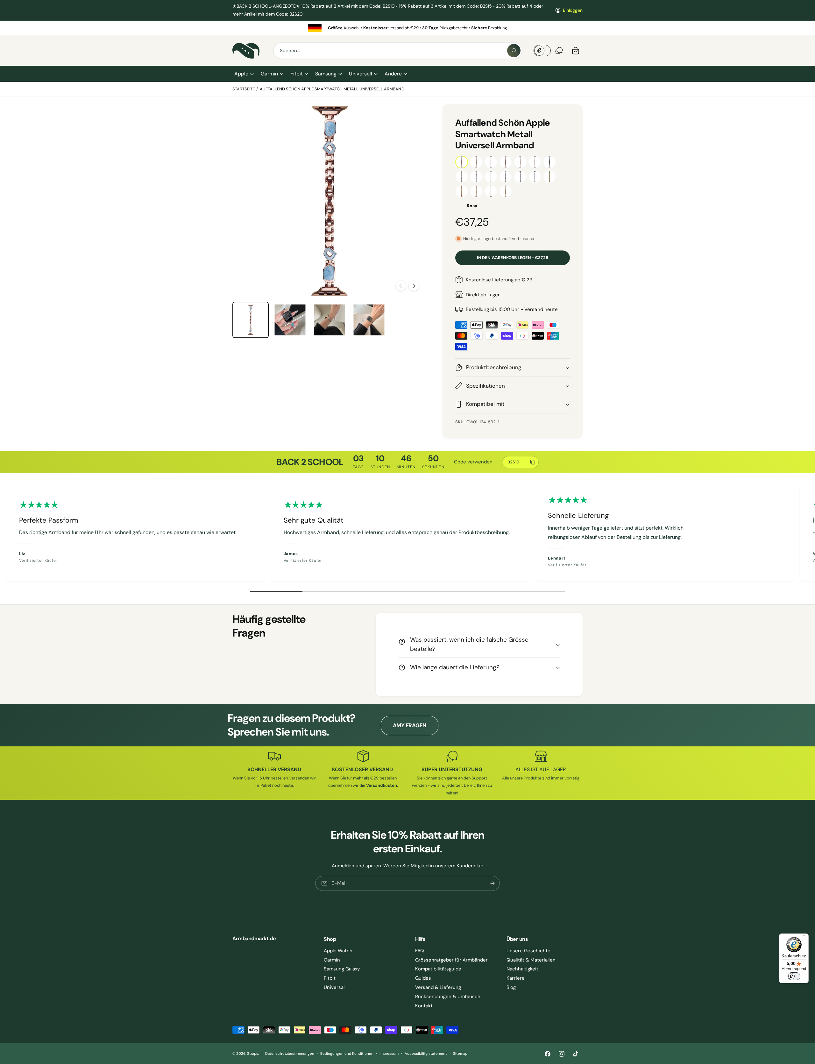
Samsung (326, 73)
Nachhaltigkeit (522, 969)
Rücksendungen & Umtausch (447, 996)
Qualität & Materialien (531, 960)
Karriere (516, 978)
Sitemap (460, 1053)
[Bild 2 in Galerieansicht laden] (290, 320)
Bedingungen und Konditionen (346, 1053)
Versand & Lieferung (438, 987)
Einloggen (573, 10)
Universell (360, 73)
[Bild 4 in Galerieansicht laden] (369, 320)
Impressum (389, 1053)
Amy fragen (409, 725)
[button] (243, 74)
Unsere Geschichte (528, 951)
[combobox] (397, 50)
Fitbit (296, 73)
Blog (511, 987)
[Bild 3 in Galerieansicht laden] (329, 320)
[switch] (794, 976)
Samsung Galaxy (342, 969)
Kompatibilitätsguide (438, 969)
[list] (407, 28)
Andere (393, 73)
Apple (241, 73)
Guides (423, 978)
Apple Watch (338, 951)
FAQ (419, 951)
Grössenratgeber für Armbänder (451, 960)
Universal (334, 987)
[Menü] (805, 937)
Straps (252, 1053)
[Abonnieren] (492, 883)
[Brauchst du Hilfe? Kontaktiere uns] (559, 50)
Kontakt (424, 1006)
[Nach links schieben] (401, 286)
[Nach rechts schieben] (414, 286)
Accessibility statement (426, 1053)
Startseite (243, 89)
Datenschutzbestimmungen (289, 1053)
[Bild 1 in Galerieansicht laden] (250, 320)
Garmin (269, 73)
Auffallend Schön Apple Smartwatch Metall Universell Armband (332, 89)
